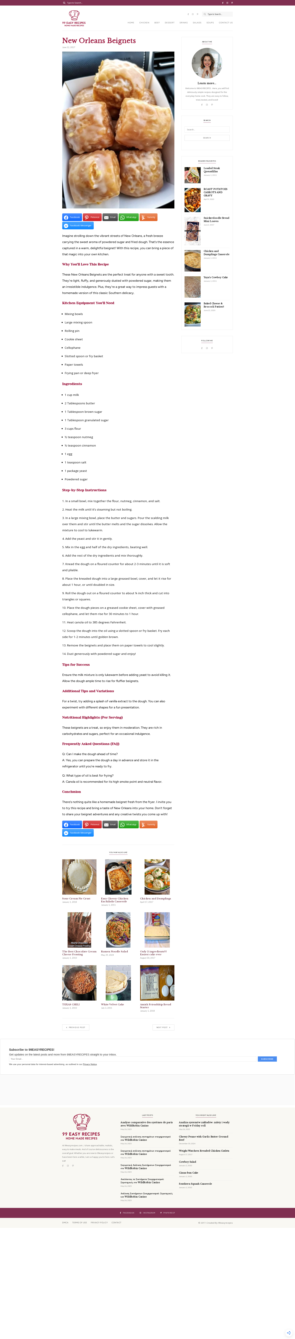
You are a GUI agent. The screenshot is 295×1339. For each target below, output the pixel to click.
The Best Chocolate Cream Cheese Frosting (79, 953)
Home (131, 22)
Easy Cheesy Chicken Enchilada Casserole (114, 900)
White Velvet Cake (112, 1004)
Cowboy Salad (187, 1161)
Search (207, 138)
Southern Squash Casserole (195, 1183)
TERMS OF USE (79, 1222)
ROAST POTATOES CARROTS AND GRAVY (216, 192)
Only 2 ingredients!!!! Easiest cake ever (153, 953)
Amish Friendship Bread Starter (155, 1006)
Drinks (184, 22)
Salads (197, 22)
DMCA (65, 1222)
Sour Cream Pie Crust (76, 898)
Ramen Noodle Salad (114, 951)
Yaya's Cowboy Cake (216, 277)
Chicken (144, 22)
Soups (210, 22)
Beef (157, 22)
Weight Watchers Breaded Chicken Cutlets (204, 1150)
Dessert (170, 22)
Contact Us (226, 22)
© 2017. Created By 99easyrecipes (215, 1222)
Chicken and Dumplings (155, 898)
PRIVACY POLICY (99, 1222)
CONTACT (116, 1222)
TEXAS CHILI (71, 1004)
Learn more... (207, 83)
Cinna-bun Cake (188, 1172)
